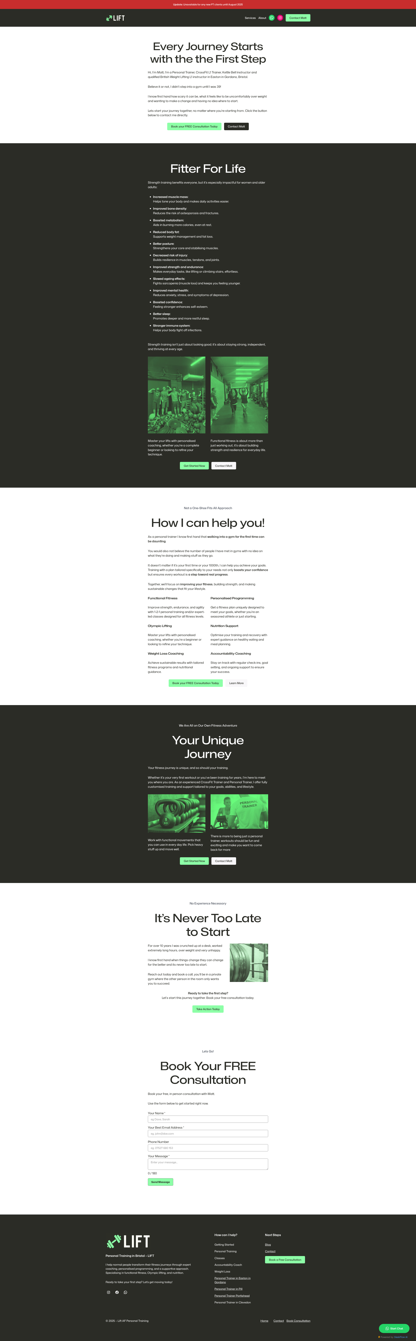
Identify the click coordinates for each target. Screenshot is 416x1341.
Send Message (160, 1182)
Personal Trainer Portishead (232, 1296)
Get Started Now (194, 466)
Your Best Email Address (166, 1127)
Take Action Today (208, 1009)
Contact (270, 1251)
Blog (268, 1244)
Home (264, 1321)
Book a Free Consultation (285, 1260)
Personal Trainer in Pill (228, 1289)
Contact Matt (297, 18)
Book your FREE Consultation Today (194, 126)
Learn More (236, 683)
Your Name (156, 1113)
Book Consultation (298, 1321)
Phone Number (158, 1142)
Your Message (158, 1156)
